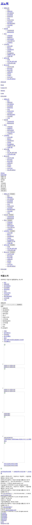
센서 (8, 18)
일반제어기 (7, 332)
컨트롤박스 (7, 341)
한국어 (3, 173)
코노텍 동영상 (11, 79)
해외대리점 (10, 32)
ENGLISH (3, 96)
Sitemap (3, 90)
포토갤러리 (10, 49)
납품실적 (9, 72)
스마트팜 (9, 25)
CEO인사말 (10, 66)
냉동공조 (9, 11)
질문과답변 (10, 39)
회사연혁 (9, 70)
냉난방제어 (10, 13)
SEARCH (19, 304)
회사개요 (9, 68)
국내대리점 (10, 30)
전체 (8, 59)
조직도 (9, 73)
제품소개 (6, 8)
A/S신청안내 (11, 41)
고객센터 (6, 44)
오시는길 (9, 77)
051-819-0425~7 (7, 493)
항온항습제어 (11, 23)
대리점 (6, 28)
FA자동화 (10, 14)
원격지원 (3, 82)
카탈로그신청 (11, 54)
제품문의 (9, 37)
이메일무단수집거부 (19, 471)
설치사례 (6, 58)
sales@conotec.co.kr (6, 495)
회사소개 (6, 65)
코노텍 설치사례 (12, 61)
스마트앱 (9, 21)
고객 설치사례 (11, 63)
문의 (5, 34)
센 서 (4, 315)
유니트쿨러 (7, 336)
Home (2, 85)
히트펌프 (6, 334)
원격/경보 (10, 16)
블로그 (9, 48)
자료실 (9, 51)
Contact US (4, 87)
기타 (8, 27)
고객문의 (9, 42)
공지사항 (9, 46)
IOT (8, 9)
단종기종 (9, 56)
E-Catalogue (10, 53)
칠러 (5, 338)
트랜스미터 (10, 20)
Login (2, 93)
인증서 (9, 75)
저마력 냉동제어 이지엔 (14, 339)
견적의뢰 (9, 35)
